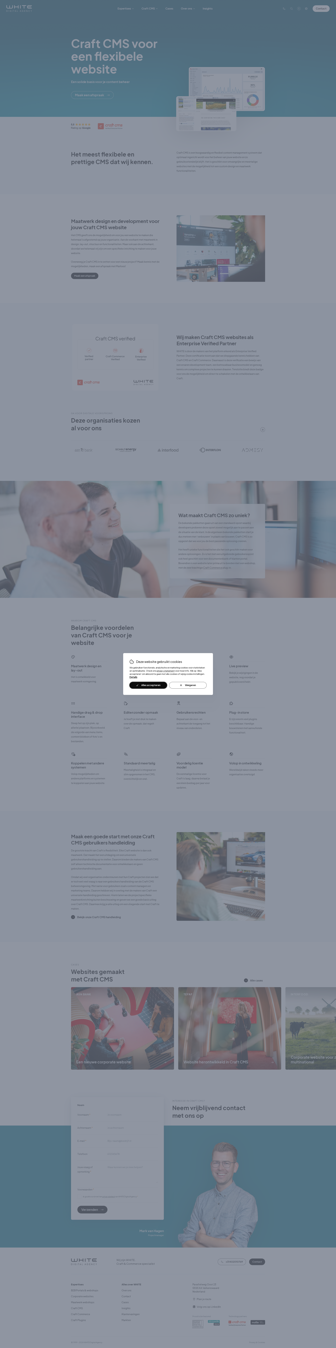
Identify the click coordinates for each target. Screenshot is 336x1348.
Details (133, 677)
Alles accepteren (150, 685)
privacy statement (166, 670)
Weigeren (190, 685)
